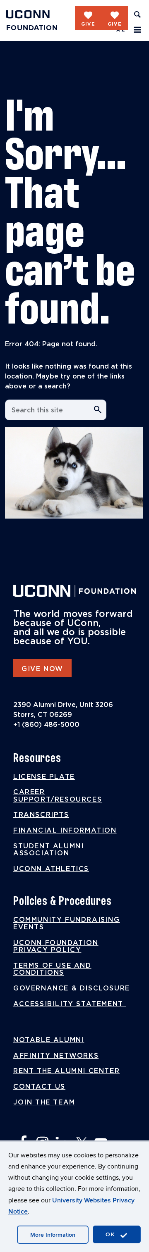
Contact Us (39, 1086)
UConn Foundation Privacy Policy (56, 947)
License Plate (44, 777)
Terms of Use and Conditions (52, 969)
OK (112, 1234)
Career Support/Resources (57, 796)
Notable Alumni (48, 1040)
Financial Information (65, 830)
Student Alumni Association (48, 850)
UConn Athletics (51, 869)
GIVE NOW (42, 669)
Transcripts (41, 815)
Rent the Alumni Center (66, 1071)
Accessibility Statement (69, 1004)
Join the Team (44, 1102)
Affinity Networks (56, 1055)
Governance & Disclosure (71, 988)
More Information (52, 1234)
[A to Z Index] (120, 29)
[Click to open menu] (137, 29)
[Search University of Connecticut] (137, 14)
